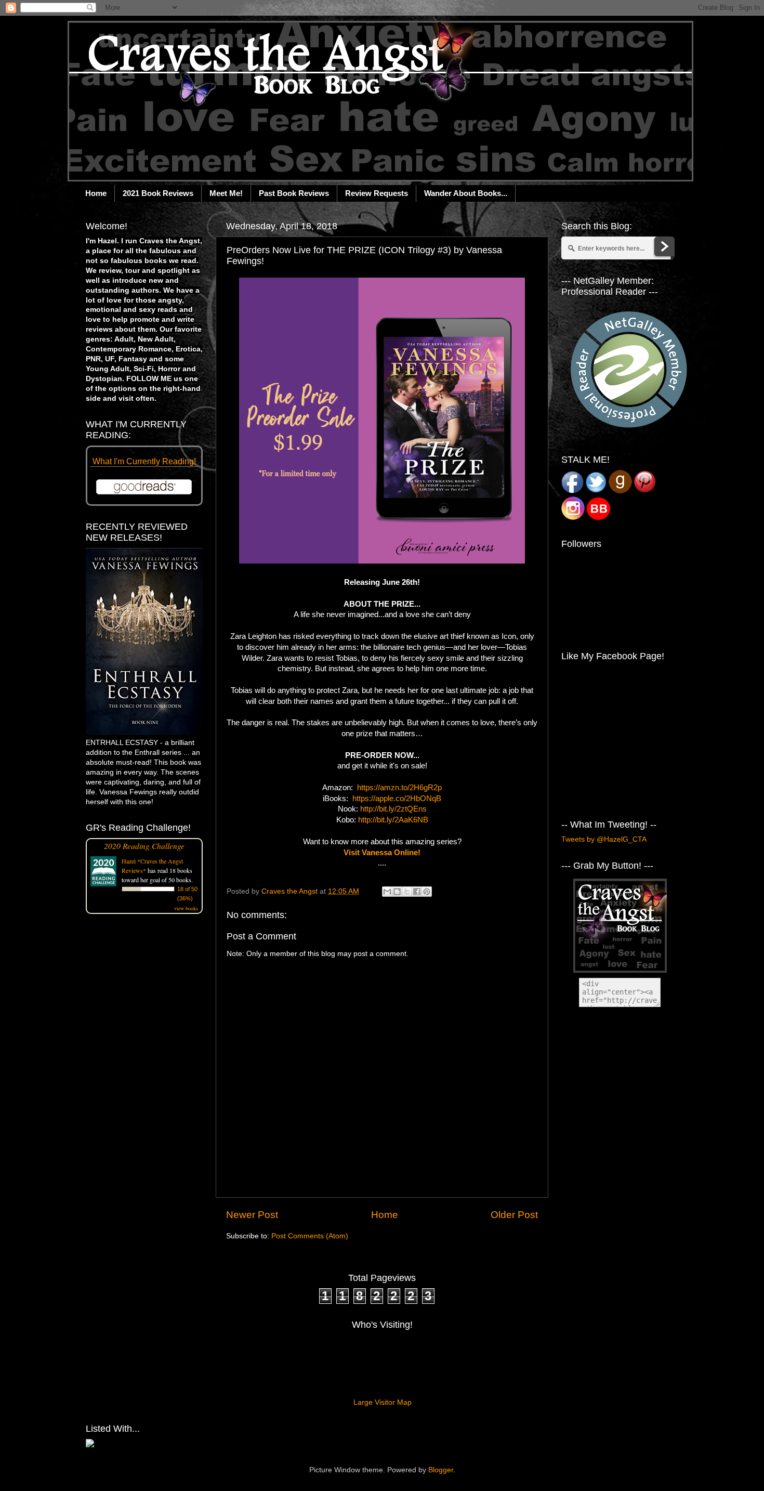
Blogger (440, 1470)
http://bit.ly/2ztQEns (393, 809)
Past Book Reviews (294, 193)
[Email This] (387, 891)
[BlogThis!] (397, 891)
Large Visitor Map (382, 1402)
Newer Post (252, 1214)
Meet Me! (226, 193)
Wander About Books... (465, 193)
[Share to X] (407, 891)
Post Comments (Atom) (309, 1236)
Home (96, 193)
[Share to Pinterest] (426, 891)
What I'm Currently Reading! (144, 461)
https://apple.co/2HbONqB (396, 798)
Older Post (514, 1214)
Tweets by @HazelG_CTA (604, 839)
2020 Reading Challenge (144, 845)
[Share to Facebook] (417, 891)
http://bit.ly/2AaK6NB (393, 820)
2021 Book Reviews (158, 193)
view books (186, 908)
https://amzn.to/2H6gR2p (399, 787)
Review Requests (376, 193)
